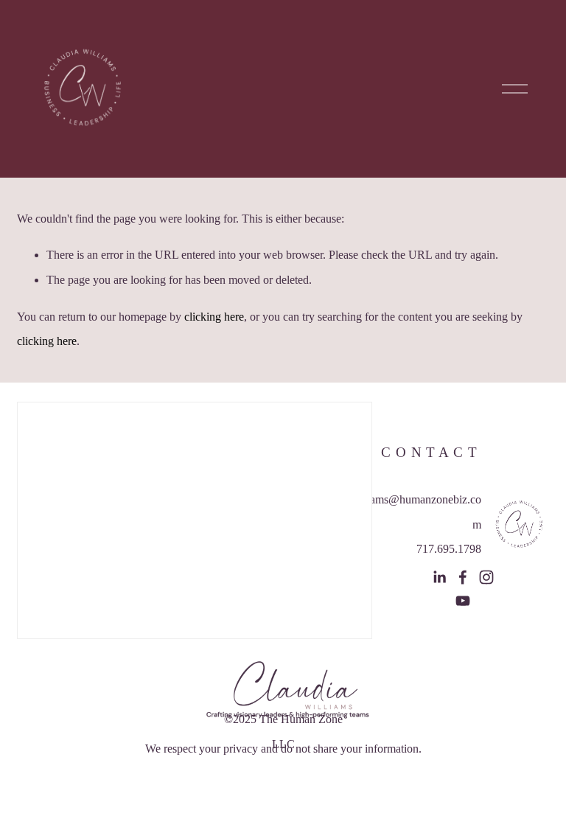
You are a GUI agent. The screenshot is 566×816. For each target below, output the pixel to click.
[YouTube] (462, 600)
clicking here (214, 316)
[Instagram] (486, 577)
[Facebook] (462, 577)
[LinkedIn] (439, 577)
